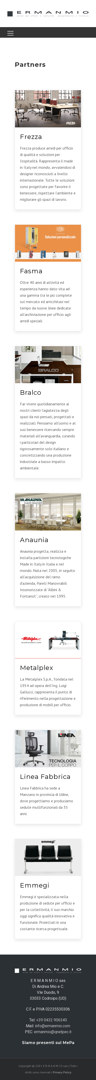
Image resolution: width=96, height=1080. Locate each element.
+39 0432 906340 (51, 1020)
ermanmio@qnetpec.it (52, 1031)
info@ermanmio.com (52, 1026)
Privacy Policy (62, 1072)
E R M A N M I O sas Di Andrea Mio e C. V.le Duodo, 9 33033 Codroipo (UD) (48, 989)
